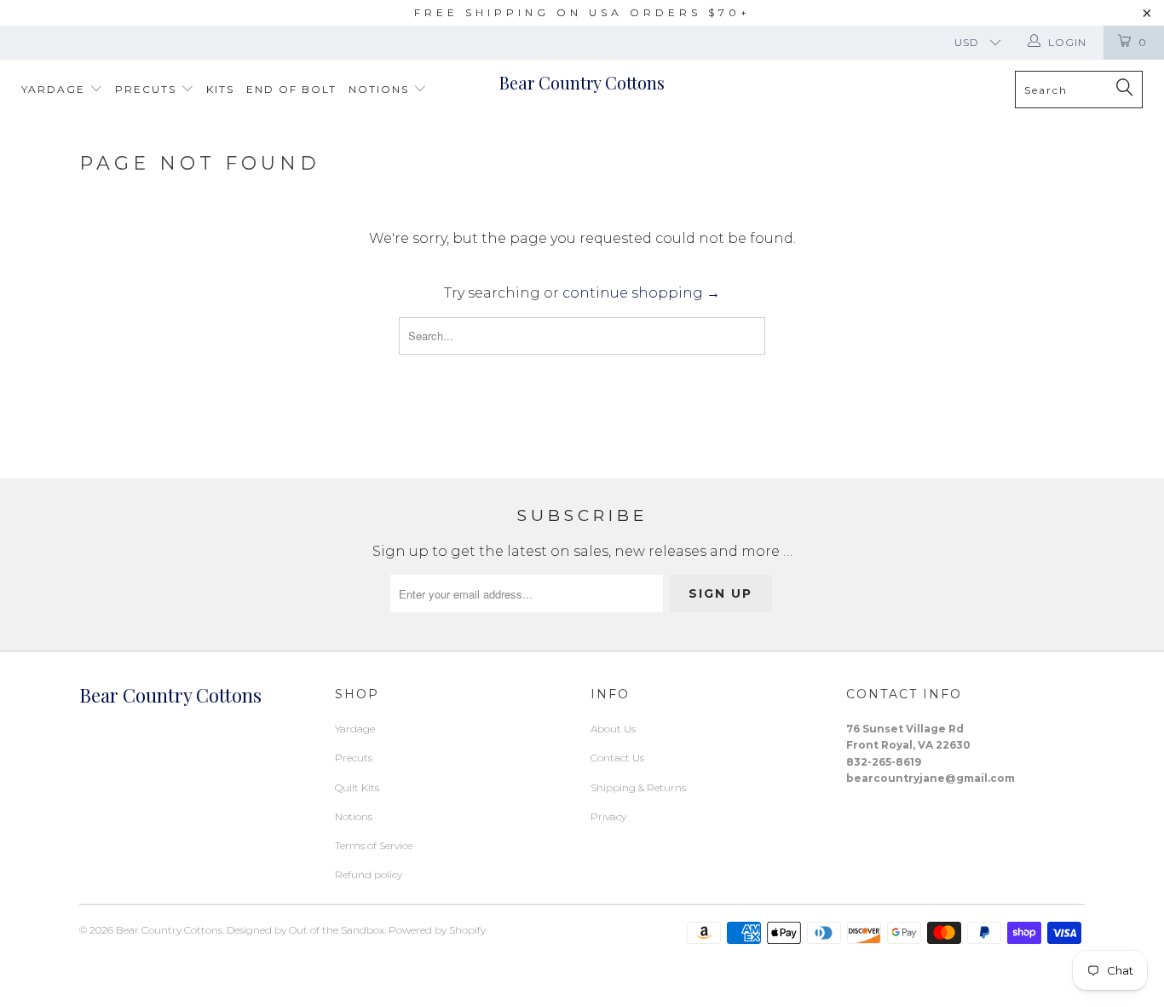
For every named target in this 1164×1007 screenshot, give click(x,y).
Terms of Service (373, 845)
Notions (381, 89)
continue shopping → (641, 293)
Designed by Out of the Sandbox (305, 929)
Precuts (148, 89)
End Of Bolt (291, 89)
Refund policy (368, 874)
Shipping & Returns (638, 787)
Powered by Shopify (437, 929)
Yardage (55, 89)
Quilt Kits (357, 787)
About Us (613, 728)
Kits (220, 89)
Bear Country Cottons (582, 82)
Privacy (608, 816)
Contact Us (617, 757)
